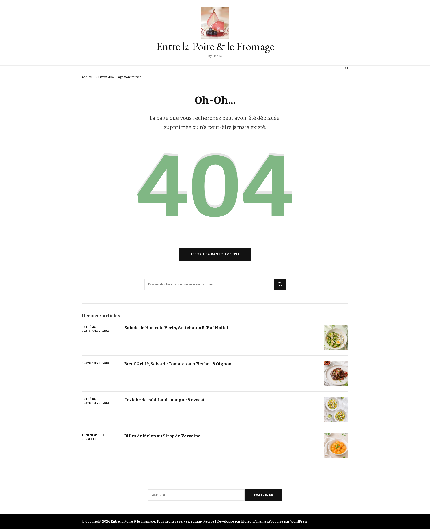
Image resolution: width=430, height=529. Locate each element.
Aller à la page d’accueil (215, 254)
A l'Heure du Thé (95, 435)
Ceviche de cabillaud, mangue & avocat (164, 399)
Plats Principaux (95, 330)
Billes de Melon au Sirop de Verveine (162, 435)
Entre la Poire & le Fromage (215, 46)
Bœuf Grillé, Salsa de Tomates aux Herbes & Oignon (178, 363)
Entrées (88, 326)
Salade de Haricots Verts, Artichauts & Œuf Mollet (176, 327)
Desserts (89, 438)
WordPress (299, 521)
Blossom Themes (254, 521)
